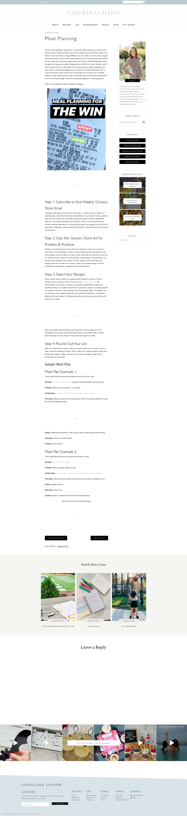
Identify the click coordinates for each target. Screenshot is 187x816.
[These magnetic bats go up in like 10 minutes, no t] (46, 743)
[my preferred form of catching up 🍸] (77, 743)
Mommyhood (63, 546)
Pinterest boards (89, 282)
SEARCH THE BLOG (132, 115)
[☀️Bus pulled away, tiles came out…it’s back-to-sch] (109, 743)
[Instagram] (131, 799)
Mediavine (40, 814)
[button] (132, 140)
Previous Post (56, 538)
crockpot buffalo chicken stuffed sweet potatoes (76, 393)
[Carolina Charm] (93, 12)
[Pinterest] (134, 799)
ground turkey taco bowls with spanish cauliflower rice (79, 473)
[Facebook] (137, 799)
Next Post (99, 538)
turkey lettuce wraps (61, 462)
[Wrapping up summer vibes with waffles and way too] (140, 743)
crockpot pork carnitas (61, 382)
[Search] (143, 122)
